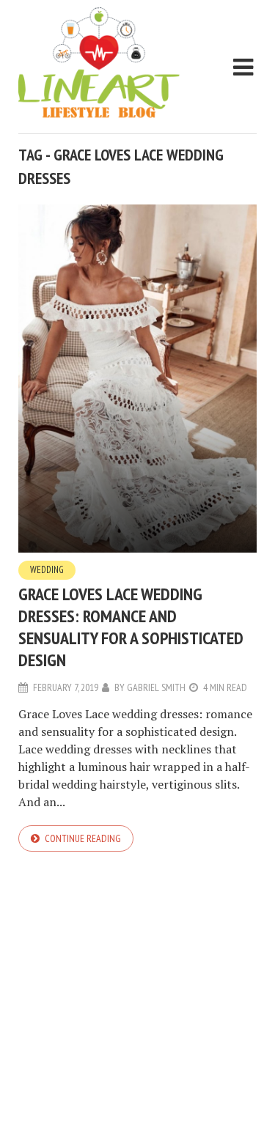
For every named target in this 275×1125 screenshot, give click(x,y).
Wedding (47, 570)
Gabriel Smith (156, 687)
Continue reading (83, 838)
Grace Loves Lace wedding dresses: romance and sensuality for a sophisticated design (130, 627)
